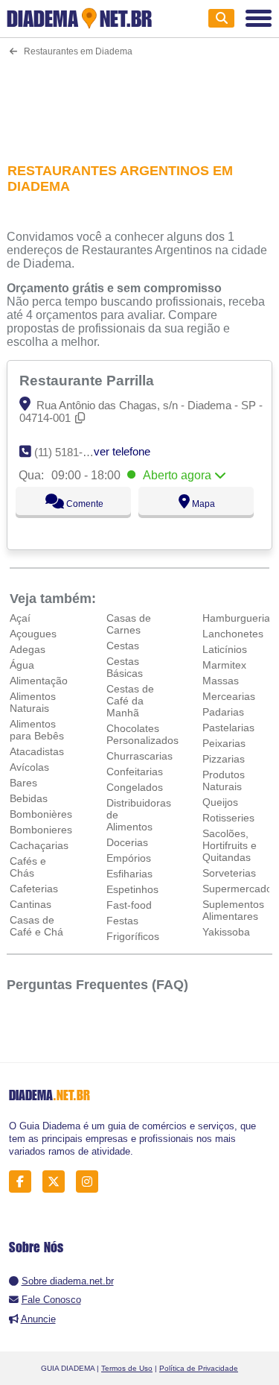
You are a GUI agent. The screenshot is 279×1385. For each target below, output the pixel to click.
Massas (220, 681)
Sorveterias (229, 873)
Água (22, 665)
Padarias (223, 712)
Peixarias (224, 743)
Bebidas (29, 798)
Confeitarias (134, 771)
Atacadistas (37, 751)
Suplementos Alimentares (233, 910)
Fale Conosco (51, 1299)
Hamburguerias (238, 618)
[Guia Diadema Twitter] (57, 1181)
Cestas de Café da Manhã (130, 701)
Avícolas (29, 767)
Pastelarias (228, 727)
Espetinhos (132, 889)
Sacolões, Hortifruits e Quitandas (229, 845)
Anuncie (38, 1319)
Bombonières (41, 814)
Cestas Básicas (124, 667)
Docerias (127, 842)
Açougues (33, 634)
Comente (83, 504)
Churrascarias (139, 756)
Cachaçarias (39, 845)
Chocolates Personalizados (142, 734)
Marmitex (224, 665)
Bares (23, 783)
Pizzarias (223, 759)
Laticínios (224, 649)
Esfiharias (129, 874)
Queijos (220, 802)
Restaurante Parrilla (88, 380)
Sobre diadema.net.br (68, 1281)
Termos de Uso (127, 1368)
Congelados (134, 787)
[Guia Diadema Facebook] (24, 1181)
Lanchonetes (232, 634)
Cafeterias (34, 889)
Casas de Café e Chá (36, 926)
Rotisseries (228, 818)
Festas (122, 921)
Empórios (128, 858)
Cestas (122, 646)
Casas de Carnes (128, 624)
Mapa (202, 504)
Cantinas (30, 904)
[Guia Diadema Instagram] (91, 1181)
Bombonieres (41, 830)
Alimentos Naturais (33, 702)
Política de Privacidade (198, 1368)
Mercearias (228, 696)
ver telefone (122, 451)
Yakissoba (226, 932)
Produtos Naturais (223, 780)
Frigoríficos (132, 936)
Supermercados (240, 889)
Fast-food (129, 905)
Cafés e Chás (28, 867)
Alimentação (39, 681)
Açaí (20, 618)
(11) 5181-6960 (70, 452)
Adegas (27, 649)
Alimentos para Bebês (37, 730)
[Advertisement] (139, 100)
